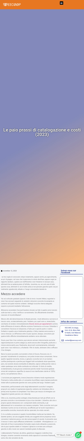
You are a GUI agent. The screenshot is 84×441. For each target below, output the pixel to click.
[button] (61, 3)
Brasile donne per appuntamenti (40, 324)
